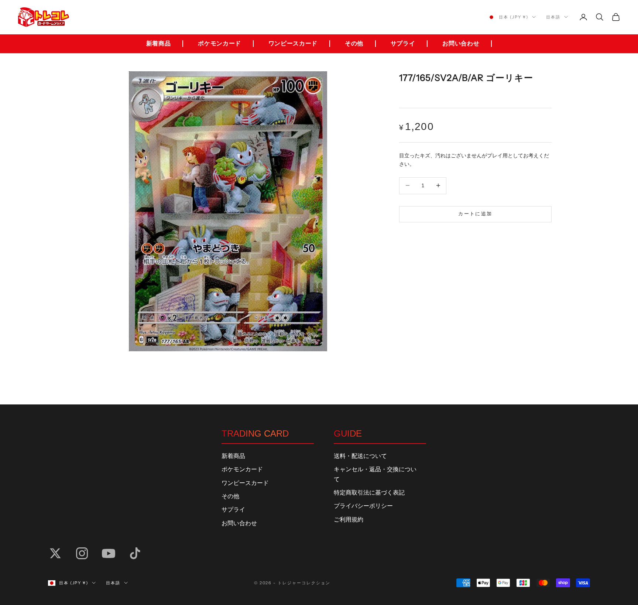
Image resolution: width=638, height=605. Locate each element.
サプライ (403, 43)
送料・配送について (360, 456)
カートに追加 (475, 213)
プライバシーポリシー (363, 506)
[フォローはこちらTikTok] (135, 553)
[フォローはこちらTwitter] (55, 553)
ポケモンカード (219, 43)
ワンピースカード (293, 43)
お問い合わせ (460, 43)
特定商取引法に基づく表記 (369, 493)
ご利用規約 (348, 520)
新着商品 (158, 43)
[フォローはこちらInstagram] (82, 553)
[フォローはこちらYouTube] (108, 553)
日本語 (553, 17)
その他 (354, 43)
